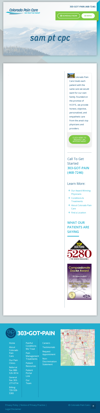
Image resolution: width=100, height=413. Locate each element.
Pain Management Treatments (31, 356)
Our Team (28, 382)
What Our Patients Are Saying (78, 227)
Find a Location (78, 212)
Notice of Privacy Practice (32, 405)
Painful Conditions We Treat (31, 346)
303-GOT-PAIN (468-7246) (78, 170)
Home (12, 343)
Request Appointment (47, 353)
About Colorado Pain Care (13, 351)
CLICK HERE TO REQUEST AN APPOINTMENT (79, 139)
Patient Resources (31, 364)
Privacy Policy (11, 405)
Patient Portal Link (29, 373)
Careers (46, 343)
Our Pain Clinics (13, 361)
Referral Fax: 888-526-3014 (13, 370)
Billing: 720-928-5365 (13, 390)
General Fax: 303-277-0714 (13, 380)
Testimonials (47, 347)
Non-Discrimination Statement (47, 361)
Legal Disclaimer (13, 409)
